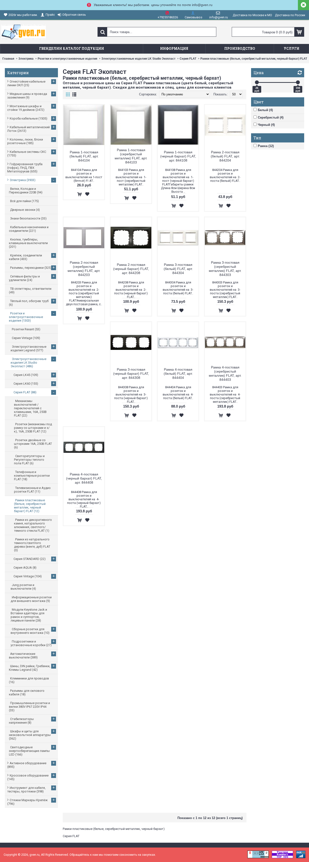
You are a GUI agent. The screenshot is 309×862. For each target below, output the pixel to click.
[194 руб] (298, 82)
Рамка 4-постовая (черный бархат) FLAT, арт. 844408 (84, 478)
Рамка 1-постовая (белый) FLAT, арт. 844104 (84, 156)
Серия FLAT (188, 58)
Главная (8, 58)
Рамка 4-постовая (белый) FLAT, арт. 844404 (178, 373)
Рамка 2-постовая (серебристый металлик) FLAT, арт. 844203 (84, 269)
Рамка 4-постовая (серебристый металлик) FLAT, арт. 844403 (225, 373)
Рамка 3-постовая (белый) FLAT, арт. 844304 (178, 269)
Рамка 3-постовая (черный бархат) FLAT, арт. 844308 (131, 373)
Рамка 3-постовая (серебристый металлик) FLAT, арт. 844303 (225, 269)
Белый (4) (265, 110)
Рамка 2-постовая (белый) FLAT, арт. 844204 (225, 156)
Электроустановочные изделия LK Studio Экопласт (138, 58)
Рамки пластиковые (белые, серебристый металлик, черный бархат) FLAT (253, 58)
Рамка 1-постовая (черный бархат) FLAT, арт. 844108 (178, 156)
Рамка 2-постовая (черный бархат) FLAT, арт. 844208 (131, 269)
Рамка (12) (266, 146)
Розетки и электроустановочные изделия (67, 58)
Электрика (26, 58)
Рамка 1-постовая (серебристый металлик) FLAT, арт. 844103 (131, 156)
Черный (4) (266, 125)
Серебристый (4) (270, 117)
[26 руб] (257, 82)
